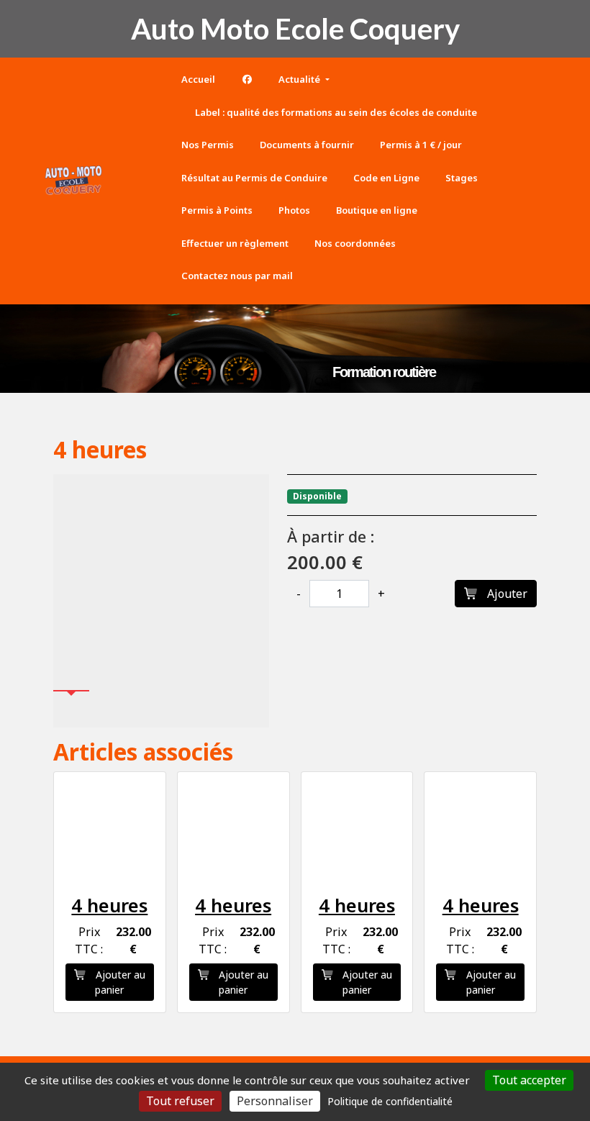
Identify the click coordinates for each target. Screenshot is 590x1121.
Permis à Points (217, 210)
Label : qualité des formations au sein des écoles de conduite (335, 112)
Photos (294, 210)
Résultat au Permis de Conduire (254, 177)
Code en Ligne (386, 177)
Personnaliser (275, 1101)
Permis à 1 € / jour (421, 144)
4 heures (109, 905)
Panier (145, 177)
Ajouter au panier (119, 982)
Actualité (300, 79)
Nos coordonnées (355, 243)
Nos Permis (207, 144)
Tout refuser (180, 1101)
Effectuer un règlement (235, 243)
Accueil (198, 79)
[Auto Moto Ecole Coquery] (73, 180)
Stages (461, 177)
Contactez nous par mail (237, 275)
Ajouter (505, 594)
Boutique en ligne (376, 210)
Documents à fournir (307, 144)
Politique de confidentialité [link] (390, 1101)
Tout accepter (529, 1080)
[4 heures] (161, 582)
